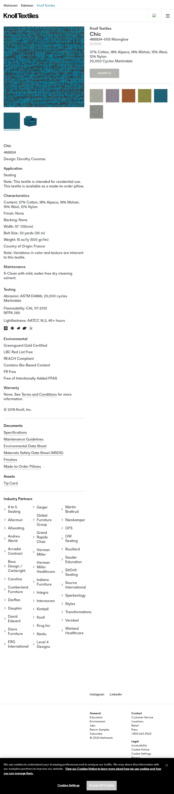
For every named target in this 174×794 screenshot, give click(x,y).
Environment (97, 721)
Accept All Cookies (101, 785)
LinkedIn (116, 694)
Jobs (92, 725)
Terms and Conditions (39, 394)
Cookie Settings (141, 753)
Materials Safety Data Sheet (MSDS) (33, 453)
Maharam (10, 5)
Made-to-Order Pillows (22, 467)
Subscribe (96, 734)
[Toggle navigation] (154, 15)
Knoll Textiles (46, 5)
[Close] (167, 765)
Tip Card (11, 483)
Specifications (15, 433)
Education (96, 717)
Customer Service (142, 717)
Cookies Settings (69, 785)
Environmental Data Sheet (25, 446)
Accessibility (139, 745)
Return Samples (99, 729)
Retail (135, 725)
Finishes (10, 460)
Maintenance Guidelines (24, 439)
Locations (137, 721)
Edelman (27, 5)
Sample (104, 73)
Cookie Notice (140, 749)
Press (134, 729)
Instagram (97, 694)
